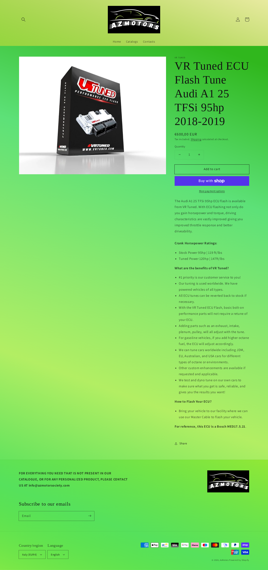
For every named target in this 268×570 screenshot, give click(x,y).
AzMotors (224, 560)
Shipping (196, 139)
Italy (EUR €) (29, 554)
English (55, 554)
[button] (23, 19)
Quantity (180, 146)
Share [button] (183, 443)
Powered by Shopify (239, 560)
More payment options (212, 191)
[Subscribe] (89, 516)
